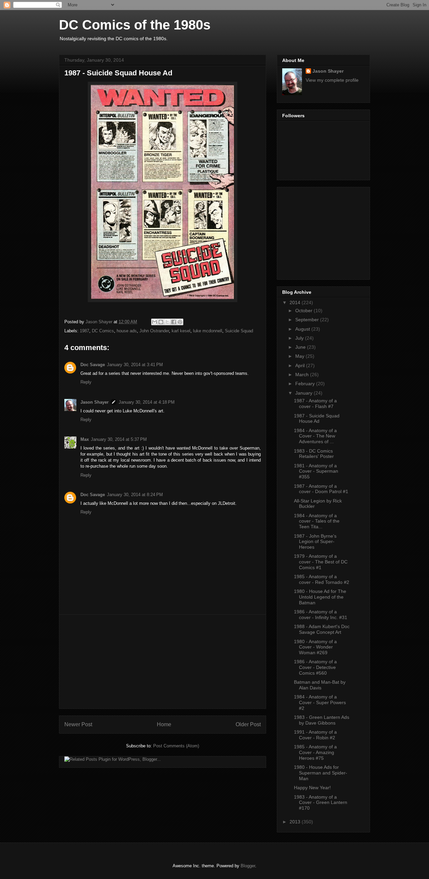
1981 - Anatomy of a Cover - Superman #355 (316, 471)
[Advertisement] (162, 661)
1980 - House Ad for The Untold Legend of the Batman (320, 597)
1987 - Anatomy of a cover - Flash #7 (315, 403)
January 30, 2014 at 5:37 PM (119, 439)
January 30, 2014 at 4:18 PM (147, 402)
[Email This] (154, 322)
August (303, 329)
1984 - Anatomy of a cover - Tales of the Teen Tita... (317, 521)
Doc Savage (92, 364)
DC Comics (103, 330)
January (304, 393)
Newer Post (78, 724)
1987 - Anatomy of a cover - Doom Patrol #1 (321, 488)
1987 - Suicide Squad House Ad (317, 418)
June (301, 347)
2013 (296, 821)
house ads (127, 330)
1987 (84, 330)
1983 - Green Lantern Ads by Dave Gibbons (321, 720)
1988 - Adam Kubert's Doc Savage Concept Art (322, 629)
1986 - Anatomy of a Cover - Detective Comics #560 (315, 667)
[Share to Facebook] (173, 322)
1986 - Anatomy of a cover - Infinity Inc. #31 (320, 614)
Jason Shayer (94, 402)
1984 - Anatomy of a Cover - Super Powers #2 (320, 702)
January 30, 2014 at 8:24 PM (135, 494)
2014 (296, 302)
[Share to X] (167, 322)
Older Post (248, 724)
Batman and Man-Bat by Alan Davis (320, 684)
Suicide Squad (239, 330)
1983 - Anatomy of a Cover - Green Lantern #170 (320, 802)
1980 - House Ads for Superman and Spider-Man (320, 772)
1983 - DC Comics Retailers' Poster (314, 453)
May (300, 356)
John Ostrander (154, 330)
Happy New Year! (312, 787)
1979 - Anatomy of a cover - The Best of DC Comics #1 (321, 561)
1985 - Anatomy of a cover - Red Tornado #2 (321, 579)
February (305, 383)
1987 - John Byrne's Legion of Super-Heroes (315, 541)
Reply (85, 382)
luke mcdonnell (207, 330)
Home (164, 724)
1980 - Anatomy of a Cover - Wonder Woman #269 (315, 647)
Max (84, 439)
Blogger (248, 865)
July (300, 338)
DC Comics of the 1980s (134, 24)
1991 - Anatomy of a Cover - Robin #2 (315, 734)
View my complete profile (332, 80)
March (302, 374)
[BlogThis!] (161, 322)
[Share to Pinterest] (180, 322)
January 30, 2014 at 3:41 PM (135, 364)
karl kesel (181, 330)
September (307, 319)
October (304, 310)
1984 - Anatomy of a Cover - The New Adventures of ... (315, 436)
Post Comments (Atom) (176, 745)
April (300, 365)
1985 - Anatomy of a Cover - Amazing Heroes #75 (315, 752)
